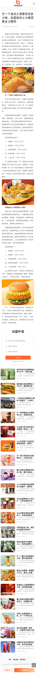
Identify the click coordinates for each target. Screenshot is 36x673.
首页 (10, 659)
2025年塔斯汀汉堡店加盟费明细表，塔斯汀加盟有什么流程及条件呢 (25, 442)
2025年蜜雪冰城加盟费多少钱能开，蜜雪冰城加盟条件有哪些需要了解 (25, 485)
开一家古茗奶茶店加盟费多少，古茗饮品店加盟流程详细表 (25, 457)
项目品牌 (15, 659)
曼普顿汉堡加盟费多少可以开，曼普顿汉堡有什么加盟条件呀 (25, 385)
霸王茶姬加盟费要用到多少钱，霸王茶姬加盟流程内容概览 (25, 471)
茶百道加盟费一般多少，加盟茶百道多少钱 (25, 629)
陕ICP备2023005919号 (27, 664)
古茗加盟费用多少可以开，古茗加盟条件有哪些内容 (25, 500)
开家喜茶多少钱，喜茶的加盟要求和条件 (25, 528)
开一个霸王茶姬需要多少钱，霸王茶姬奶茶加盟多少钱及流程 (25, 557)
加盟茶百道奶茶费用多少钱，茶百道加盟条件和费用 (25, 643)
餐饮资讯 (23, 659)
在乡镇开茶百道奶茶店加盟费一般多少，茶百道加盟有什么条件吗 (25, 428)
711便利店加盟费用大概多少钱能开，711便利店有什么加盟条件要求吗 (26, 399)
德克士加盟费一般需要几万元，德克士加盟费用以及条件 (25, 572)
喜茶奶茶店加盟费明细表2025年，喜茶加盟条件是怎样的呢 (25, 371)
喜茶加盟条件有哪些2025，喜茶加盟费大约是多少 (25, 543)
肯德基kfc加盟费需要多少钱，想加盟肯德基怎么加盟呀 (26, 586)
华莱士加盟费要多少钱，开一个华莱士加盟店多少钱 (25, 615)
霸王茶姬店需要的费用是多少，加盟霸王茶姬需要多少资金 (25, 600)
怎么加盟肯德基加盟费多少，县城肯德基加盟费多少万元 (25, 514)
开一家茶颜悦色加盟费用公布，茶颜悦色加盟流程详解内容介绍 (25, 414)
